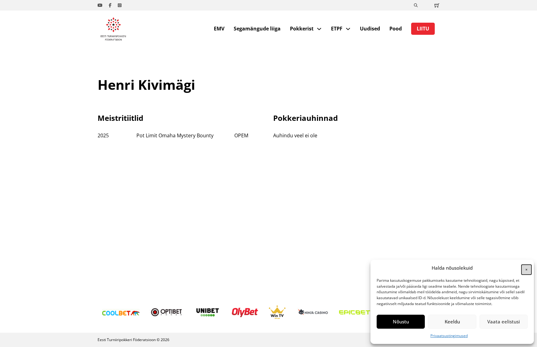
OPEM (241, 135)
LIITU (423, 28)
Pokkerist (302, 28)
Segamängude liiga (257, 28)
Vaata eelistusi (503, 321)
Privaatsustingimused (449, 335)
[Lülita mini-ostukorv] (436, 5)
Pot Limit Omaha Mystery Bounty (174, 135)
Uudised (370, 28)
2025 (103, 135)
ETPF (336, 28)
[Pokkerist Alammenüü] (319, 28)
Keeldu (452, 321)
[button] (524, 268)
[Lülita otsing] (415, 5)
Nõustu (401, 321)
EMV (219, 28)
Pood (395, 28)
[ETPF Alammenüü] (348, 28)
